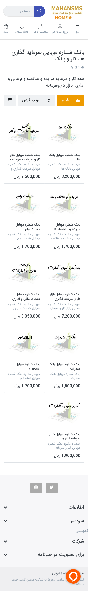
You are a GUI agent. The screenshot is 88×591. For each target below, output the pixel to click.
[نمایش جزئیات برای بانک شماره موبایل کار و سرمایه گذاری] (64, 413)
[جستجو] (39, 11)
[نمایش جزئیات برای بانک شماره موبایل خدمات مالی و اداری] (24, 273)
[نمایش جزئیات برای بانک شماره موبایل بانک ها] (64, 133)
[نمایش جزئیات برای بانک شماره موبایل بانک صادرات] (64, 343)
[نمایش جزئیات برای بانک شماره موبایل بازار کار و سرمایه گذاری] (64, 273)
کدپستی (81, 531)
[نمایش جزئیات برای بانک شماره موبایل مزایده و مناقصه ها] (64, 203)
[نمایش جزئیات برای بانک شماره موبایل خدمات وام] (24, 203)
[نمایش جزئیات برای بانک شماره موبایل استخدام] (24, 343)
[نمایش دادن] (10, 100)
